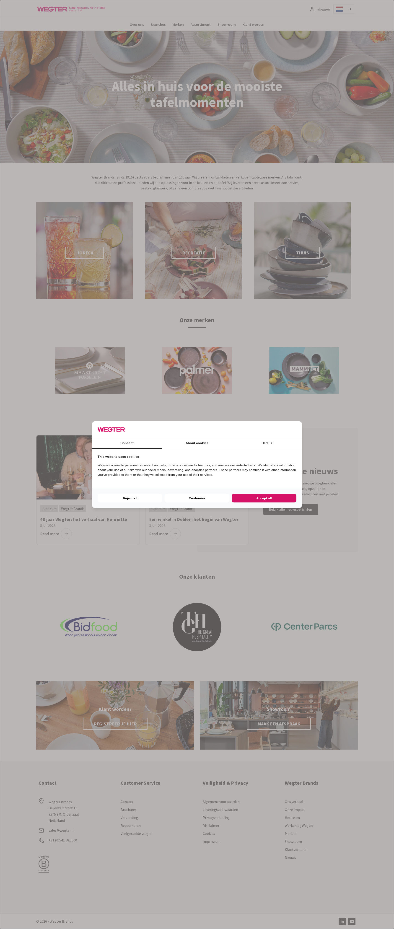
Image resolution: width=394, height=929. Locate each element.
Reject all (130, 498)
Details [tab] (267, 443)
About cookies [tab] (197, 443)
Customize (197, 498)
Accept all (264, 498)
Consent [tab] (127, 443)
